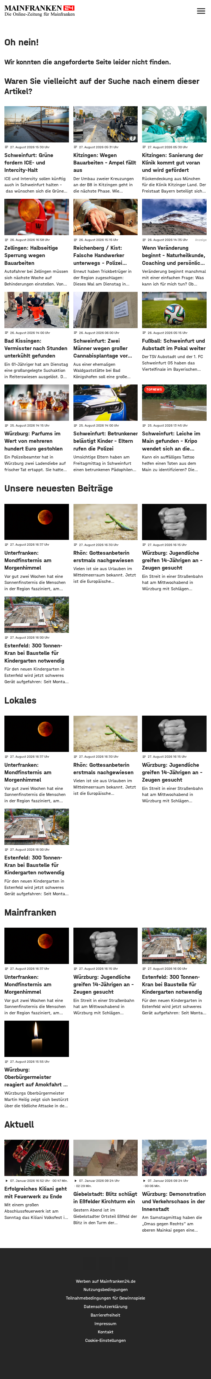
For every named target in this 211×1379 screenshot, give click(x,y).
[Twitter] (105, 1263)
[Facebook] (89, 1263)
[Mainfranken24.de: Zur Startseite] (39, 11)
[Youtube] (121, 1263)
